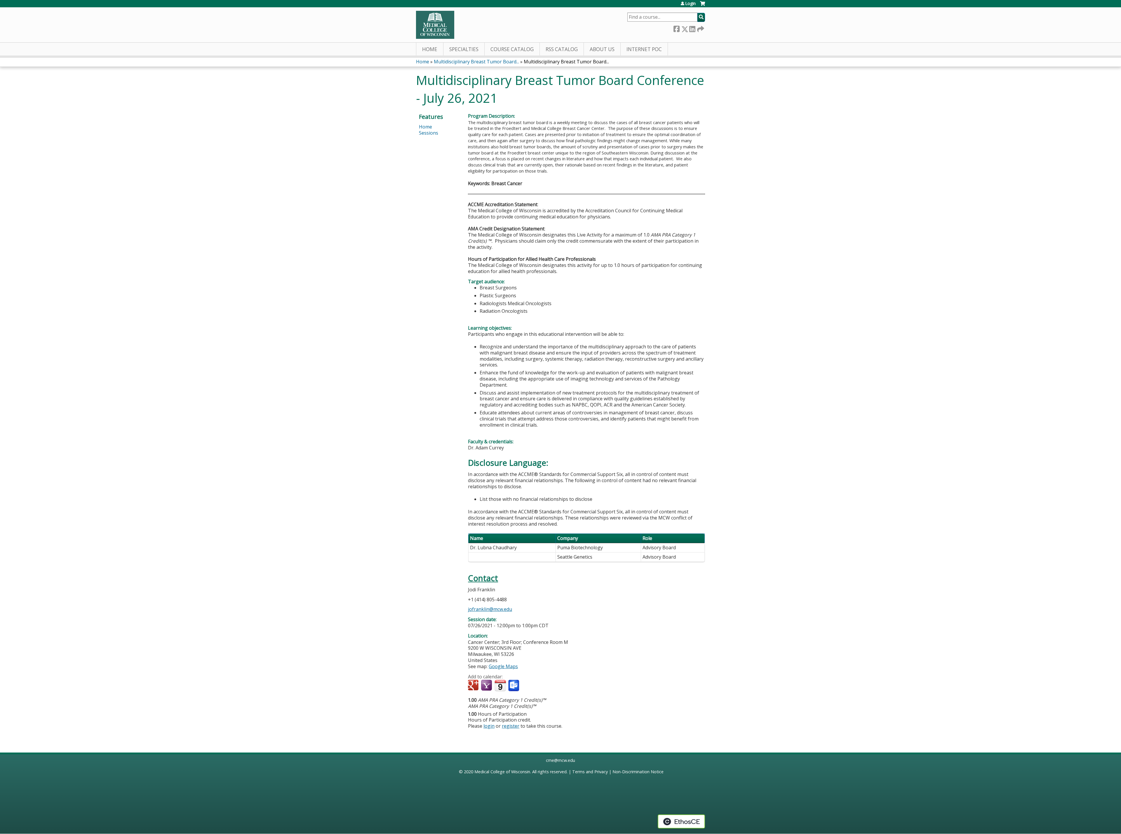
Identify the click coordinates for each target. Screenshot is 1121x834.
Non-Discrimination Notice (638, 771)
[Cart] (702, 5)
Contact (483, 578)
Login (690, 3)
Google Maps (503, 666)
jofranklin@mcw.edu (490, 609)
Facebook (676, 28)
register (510, 726)
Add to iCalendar (500, 685)
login (489, 726)
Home (429, 49)
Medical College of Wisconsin (502, 771)
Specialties (463, 49)
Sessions (428, 133)
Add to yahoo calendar (487, 685)
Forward (700, 28)
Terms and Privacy (590, 771)
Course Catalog (512, 49)
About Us (602, 49)
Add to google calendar (474, 685)
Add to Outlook (514, 685)
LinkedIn (692, 28)
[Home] (435, 24)
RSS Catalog (562, 49)
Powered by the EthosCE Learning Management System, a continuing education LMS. (681, 821)
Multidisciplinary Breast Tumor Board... (476, 61)
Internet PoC (644, 49)
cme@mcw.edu (560, 760)
